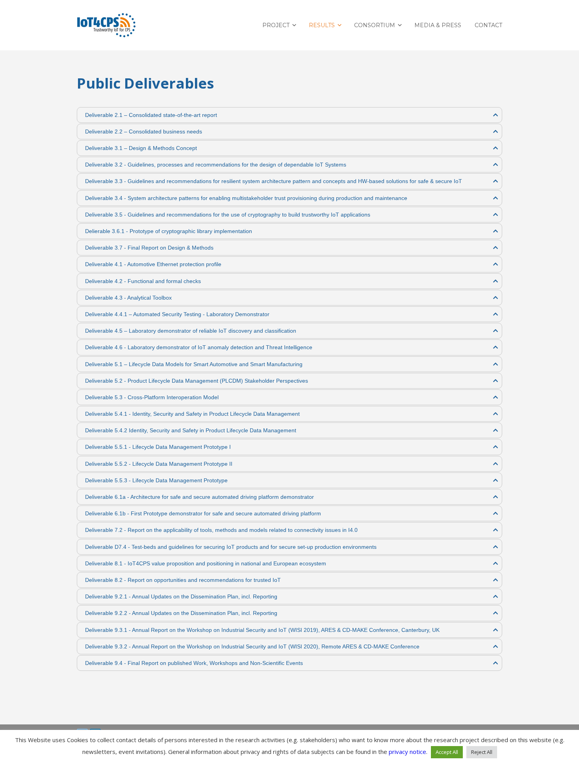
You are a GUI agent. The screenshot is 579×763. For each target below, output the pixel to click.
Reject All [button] (481, 752)
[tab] (289, 115)
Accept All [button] (447, 752)
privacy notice (407, 752)
